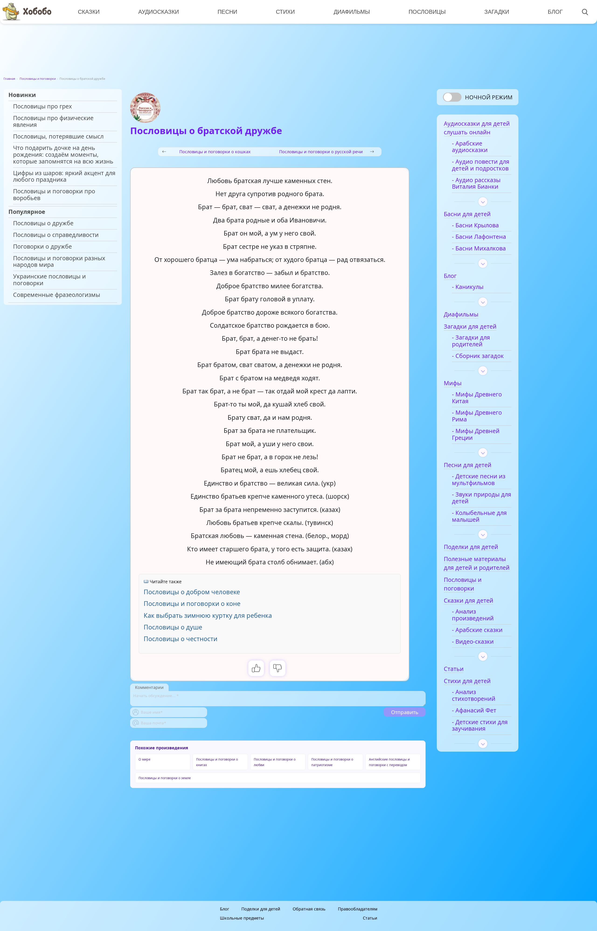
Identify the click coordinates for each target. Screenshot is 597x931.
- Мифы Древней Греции (476, 434)
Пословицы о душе (173, 627)
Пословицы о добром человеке (192, 591)
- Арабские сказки (477, 630)
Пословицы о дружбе (43, 223)
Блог (555, 12)
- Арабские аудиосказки (470, 147)
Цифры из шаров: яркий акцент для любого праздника (64, 177)
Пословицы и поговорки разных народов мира (59, 262)
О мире (144, 759)
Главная (9, 78)
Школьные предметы (242, 918)
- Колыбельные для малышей (479, 516)
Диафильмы (352, 12)
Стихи (285, 12)
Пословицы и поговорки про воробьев (54, 195)
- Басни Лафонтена (479, 236)
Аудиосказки (158, 12)
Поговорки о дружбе (42, 246)
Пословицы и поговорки (38, 78)
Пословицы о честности (180, 638)
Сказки (89, 12)
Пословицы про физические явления (53, 122)
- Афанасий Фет (474, 710)
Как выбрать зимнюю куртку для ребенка (208, 615)
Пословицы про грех (42, 106)
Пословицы (427, 12)
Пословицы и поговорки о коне (192, 603)
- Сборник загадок (478, 356)
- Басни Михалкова (479, 248)
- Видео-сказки (473, 641)
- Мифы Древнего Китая (477, 398)
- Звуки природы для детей (481, 498)
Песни (227, 12)
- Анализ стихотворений (473, 695)
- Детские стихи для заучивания (480, 726)
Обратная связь (309, 909)
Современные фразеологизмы (56, 295)
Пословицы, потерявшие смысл (58, 136)
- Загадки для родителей (471, 341)
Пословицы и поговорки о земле (165, 778)
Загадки (496, 12)
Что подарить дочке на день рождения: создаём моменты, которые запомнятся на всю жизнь (63, 154)
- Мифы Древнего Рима (477, 416)
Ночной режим (489, 97)
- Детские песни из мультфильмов (478, 480)
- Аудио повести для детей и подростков (480, 165)
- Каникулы (467, 287)
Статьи (370, 918)
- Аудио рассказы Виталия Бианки (476, 184)
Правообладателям (357, 909)
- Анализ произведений (473, 615)
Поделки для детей (260, 909)
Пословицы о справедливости (56, 235)
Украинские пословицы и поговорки (49, 280)
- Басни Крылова (475, 225)
